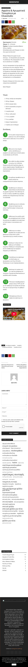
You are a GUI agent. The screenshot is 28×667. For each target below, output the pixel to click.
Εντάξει (14, 664)
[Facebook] (2, 21)
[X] (6, 21)
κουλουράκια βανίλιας (8, 453)
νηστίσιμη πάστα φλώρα (18, 476)
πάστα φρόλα (12, 479)
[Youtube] (20, 652)
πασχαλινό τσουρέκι (8, 484)
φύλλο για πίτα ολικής (6, 523)
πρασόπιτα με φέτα (7, 486)
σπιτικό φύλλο (8, 506)
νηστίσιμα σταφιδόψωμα (7, 472)
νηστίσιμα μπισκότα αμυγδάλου (11, 469)
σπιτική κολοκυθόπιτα (18, 499)
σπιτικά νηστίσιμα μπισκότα (10, 497)
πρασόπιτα (18, 484)
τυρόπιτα (20, 513)
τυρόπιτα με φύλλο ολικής (7, 518)
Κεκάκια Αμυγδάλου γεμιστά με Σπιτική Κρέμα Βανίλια (22, 366)
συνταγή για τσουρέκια (11, 345)
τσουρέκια (19, 345)
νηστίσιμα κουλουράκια (11, 465)
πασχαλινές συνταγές (9, 481)
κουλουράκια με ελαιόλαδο (9, 455)
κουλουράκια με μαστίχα (7, 457)
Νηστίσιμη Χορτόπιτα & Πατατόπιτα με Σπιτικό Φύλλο (7, 366)
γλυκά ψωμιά (6, 448)
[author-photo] (14, 380)
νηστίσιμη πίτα (5, 479)
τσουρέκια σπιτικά (17, 347)
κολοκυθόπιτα (6, 451)
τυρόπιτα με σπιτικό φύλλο (11, 516)
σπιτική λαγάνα (7, 501)
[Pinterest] (9, 21)
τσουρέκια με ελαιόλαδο (7, 347)
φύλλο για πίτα (8, 520)
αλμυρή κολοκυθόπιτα (8, 443)
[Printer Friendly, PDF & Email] (24, 42)
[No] (26, 661)
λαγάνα (14, 462)
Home (2, 5)
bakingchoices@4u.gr (17, 648)
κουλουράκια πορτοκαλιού (9, 460)
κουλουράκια (16, 450)
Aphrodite (5, 18)
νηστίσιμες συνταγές (13, 474)
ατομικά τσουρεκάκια (9, 446)
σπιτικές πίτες (6, 499)
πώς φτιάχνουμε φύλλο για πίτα (12, 489)
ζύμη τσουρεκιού (16, 448)
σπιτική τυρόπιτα (8, 504)
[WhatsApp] (13, 21)
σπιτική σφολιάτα (19, 502)
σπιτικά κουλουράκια (9, 495)
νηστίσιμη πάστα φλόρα (7, 476)
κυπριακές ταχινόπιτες (6, 462)
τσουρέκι (21, 511)
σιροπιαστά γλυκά (8, 492)
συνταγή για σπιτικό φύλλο (10, 511)
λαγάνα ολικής (21, 462)
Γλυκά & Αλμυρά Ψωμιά (11, 5)
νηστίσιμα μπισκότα (9, 467)
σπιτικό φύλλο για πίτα (12, 509)
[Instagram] (12, 652)
